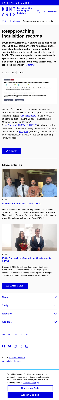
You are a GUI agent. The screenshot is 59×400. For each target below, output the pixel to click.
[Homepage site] (17, 11)
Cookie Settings (29, 382)
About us (7, 322)
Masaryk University (17, 358)
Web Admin (7, 361)
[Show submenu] (53, 297)
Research (7, 314)
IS (16, 334)
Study (5, 305)
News (5, 297)
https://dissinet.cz (28, 116)
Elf (21, 334)
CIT (26, 334)
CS (43, 11)
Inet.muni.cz (7, 334)
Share (13, 151)
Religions (23, 131)
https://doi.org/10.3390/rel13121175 (20, 125)
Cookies (16, 361)
